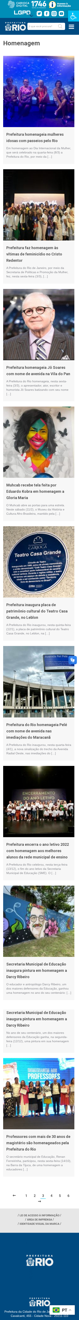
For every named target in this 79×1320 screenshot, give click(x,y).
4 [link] (51, 1196)
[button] (60, 26)
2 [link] (35, 1196)
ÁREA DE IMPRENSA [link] (39, 1219)
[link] (73, 16)
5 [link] (60, 1196)
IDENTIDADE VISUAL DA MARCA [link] (39, 1223)
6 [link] (68, 1196)
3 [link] (43, 1196)
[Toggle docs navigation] (71, 26)
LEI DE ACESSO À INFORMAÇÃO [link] (39, 1215)
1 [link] (26, 1196)
